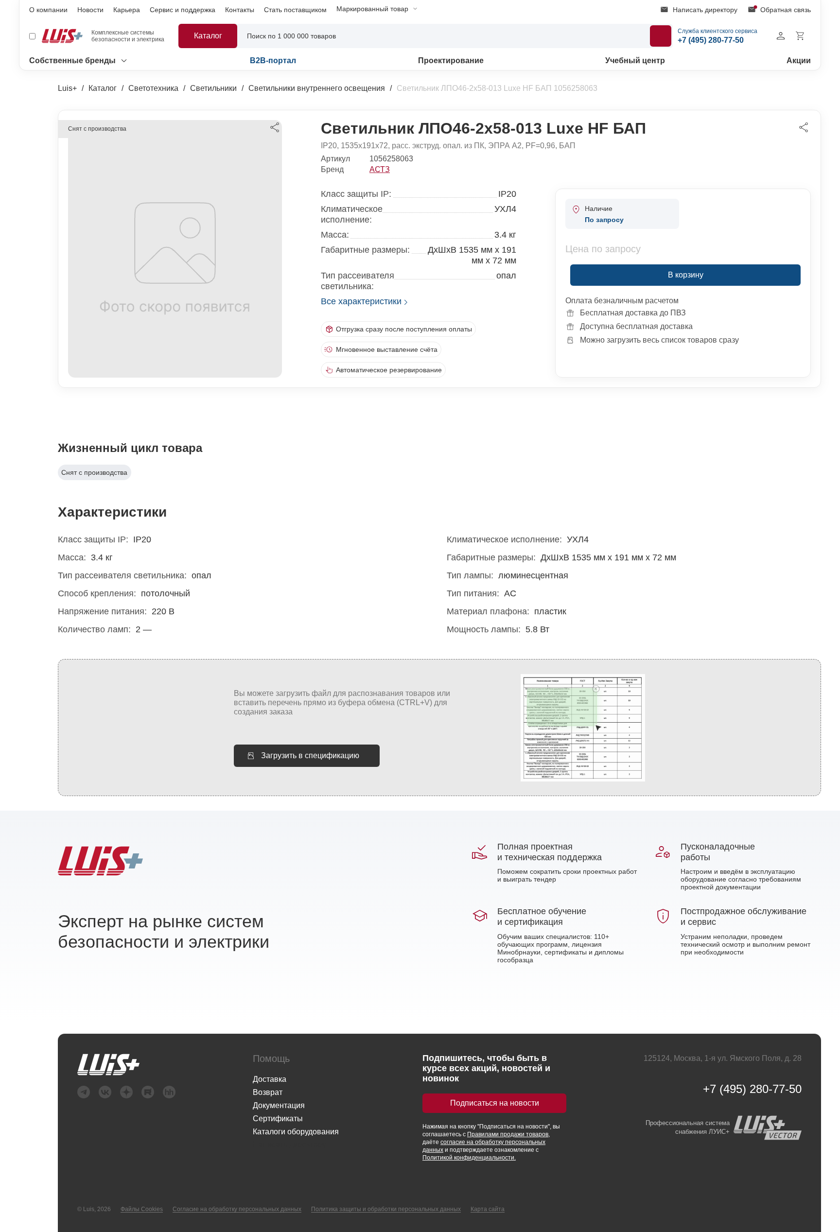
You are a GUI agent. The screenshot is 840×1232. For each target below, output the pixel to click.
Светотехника (153, 88)
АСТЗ (379, 169)
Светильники (213, 88)
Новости (90, 10)
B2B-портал (273, 60)
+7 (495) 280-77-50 (752, 1089)
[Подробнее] (660, 36)
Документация (279, 1105)
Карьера (126, 10)
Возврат (267, 1092)
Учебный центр (635, 60)
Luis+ (67, 88)
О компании (48, 10)
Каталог (102, 88)
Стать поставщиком (295, 10)
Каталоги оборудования (296, 1132)
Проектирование (451, 60)
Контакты (239, 10)
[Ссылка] (126, 1064)
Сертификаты (278, 1118)
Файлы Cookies (142, 1209)
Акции (799, 60)
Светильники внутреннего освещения (316, 88)
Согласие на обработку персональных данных (237, 1209)
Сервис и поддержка (182, 10)
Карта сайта (488, 1209)
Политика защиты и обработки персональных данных (386, 1209)
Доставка (269, 1079)
